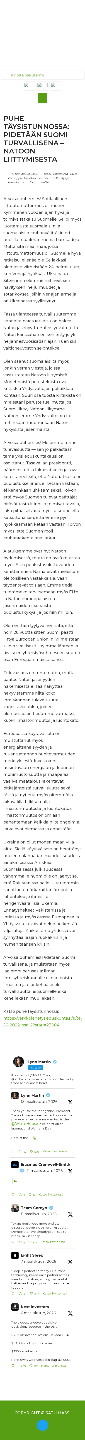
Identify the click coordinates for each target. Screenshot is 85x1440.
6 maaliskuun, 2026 (38, 1313)
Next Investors (35, 1307)
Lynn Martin (32, 1095)
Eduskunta (60, 173)
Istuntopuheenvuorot (38, 178)
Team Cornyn (34, 1208)
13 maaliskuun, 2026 (39, 1102)
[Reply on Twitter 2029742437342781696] (13, 1366)
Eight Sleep (32, 1255)
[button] (42, 98)
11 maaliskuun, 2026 (45, 1171)
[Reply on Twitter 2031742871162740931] (13, 1195)
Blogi (47, 173)
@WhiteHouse (24, 1124)
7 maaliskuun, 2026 (38, 1261)
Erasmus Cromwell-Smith (45, 1164)
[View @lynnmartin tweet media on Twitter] (35, 1138)
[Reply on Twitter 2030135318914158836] (13, 1294)
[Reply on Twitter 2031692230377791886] (13, 1242)
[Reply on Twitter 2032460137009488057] (13, 1151)
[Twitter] (42, 1425)
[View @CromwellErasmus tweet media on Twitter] (15, 1181)
